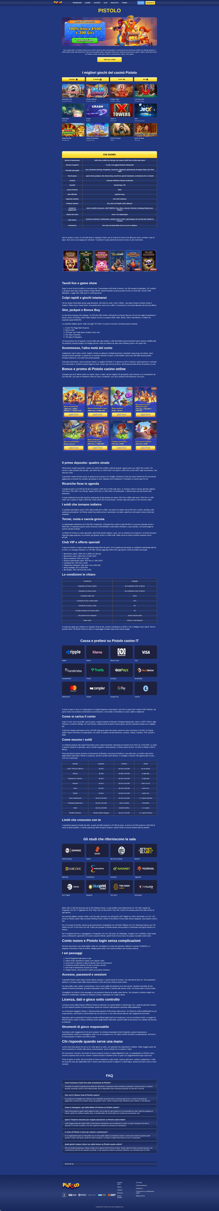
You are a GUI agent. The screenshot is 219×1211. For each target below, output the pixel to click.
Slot (144, 79)
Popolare (72, 79)
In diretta (96, 79)
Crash (120, 79)
